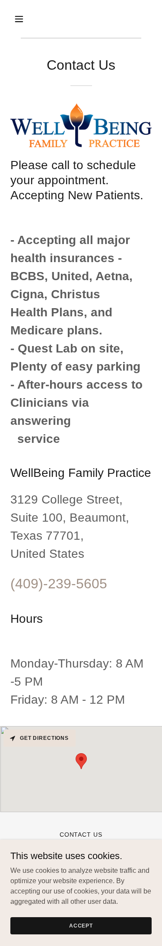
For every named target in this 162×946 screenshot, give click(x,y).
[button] (26, 19)
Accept (81, 925)
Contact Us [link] (81, 834)
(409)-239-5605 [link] (58, 583)
